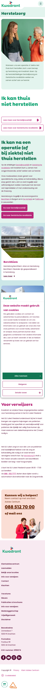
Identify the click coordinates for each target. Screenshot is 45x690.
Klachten (5, 585)
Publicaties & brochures (11, 602)
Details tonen (21, 392)
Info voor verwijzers (9, 577)
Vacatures (6, 594)
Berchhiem (5, 199)
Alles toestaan (21, 376)
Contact (5, 581)
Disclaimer (6, 619)
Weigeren (22, 384)
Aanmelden (6, 568)
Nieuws (4, 598)
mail (12, 513)
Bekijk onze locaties (10, 572)
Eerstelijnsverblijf (23, 165)
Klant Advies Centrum (30, 670)
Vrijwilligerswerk (8, 615)
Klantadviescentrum (10, 564)
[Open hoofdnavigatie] (40, 3)
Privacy (16, 670)
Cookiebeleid (10, 675)
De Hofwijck (27, 199)
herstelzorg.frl (29, 456)
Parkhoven (39, 199)
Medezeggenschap (9, 611)
